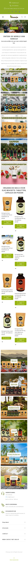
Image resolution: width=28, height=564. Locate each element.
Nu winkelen (14, 28)
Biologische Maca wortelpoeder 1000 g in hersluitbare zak (7, 248)
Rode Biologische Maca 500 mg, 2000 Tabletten (7, 291)
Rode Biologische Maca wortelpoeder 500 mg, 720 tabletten (20, 295)
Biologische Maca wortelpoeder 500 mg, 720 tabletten (20, 218)
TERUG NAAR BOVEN (14, 560)
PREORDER (7, 338)
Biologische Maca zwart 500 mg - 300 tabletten (7, 332)
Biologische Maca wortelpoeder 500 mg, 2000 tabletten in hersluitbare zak (20, 331)
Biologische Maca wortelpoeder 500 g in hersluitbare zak (7, 215)
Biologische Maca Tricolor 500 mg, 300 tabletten (19, 256)
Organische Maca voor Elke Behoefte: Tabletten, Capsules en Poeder (14, 190)
